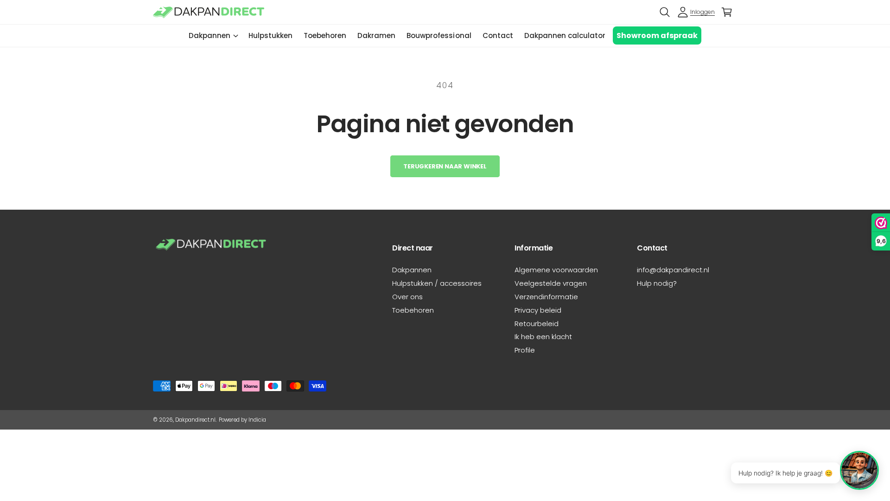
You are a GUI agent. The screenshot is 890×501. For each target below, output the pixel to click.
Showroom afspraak (657, 35)
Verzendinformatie (546, 297)
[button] (665, 12)
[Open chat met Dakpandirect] (859, 470)
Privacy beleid (538, 310)
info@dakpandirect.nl (673, 270)
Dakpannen (209, 35)
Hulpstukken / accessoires (437, 283)
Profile (525, 350)
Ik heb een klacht (543, 336)
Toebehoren (413, 310)
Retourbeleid (537, 323)
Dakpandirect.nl (195, 420)
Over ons (407, 297)
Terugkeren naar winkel (445, 166)
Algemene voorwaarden (556, 270)
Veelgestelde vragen (551, 283)
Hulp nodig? (657, 283)
